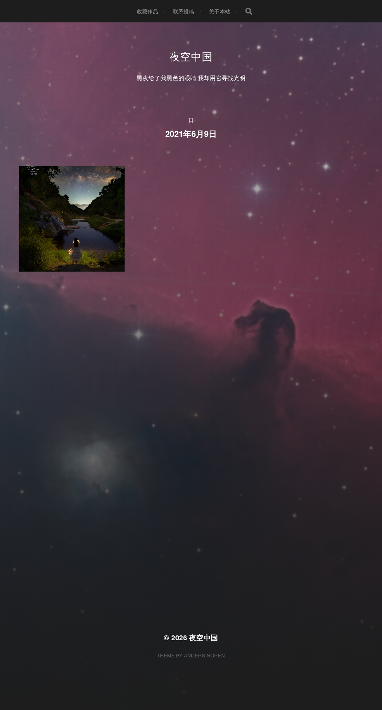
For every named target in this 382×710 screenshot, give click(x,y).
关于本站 (219, 11)
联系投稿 (183, 11)
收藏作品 (147, 11)
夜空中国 (191, 56)
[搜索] (249, 11)
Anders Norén (204, 655)
